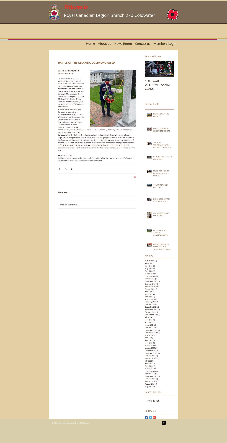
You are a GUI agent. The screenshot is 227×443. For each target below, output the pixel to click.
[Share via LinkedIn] (72, 169)
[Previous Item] (149, 69)
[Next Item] (169, 69)
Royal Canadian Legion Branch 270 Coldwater (109, 15)
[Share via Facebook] (59, 169)
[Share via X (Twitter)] (66, 169)
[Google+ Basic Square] (154, 417)
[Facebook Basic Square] (146, 417)
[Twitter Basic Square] (150, 417)
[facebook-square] (164, 423)
